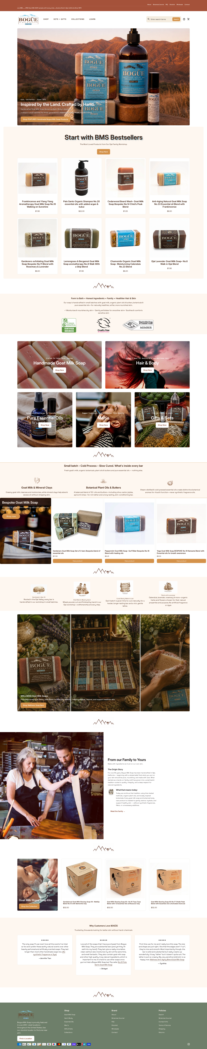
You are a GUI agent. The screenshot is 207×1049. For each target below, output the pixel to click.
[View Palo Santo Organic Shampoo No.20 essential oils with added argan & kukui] (81, 178)
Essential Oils (69, 1022)
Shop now (11, 516)
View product (77, 561)
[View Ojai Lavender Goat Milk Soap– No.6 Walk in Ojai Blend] (169, 238)
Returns (161, 1032)
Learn (92, 19)
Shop (46, 19)
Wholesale (180, 4)
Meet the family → (118, 811)
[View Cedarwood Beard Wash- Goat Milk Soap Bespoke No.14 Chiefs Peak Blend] (125, 178)
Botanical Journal (158, 4)
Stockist (172, 4)
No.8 (53, 949)
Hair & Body (68, 1018)
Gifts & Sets (68, 1029)
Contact (187, 4)
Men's (66, 1025)
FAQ (167, 4)
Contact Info (163, 1022)
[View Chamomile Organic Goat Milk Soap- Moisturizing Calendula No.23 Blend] (125, 238)
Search (176, 19)
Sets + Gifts (60, 19)
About (149, 4)
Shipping (162, 1029)
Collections (77, 19)
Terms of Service (165, 1025)
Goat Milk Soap (69, 1015)
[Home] (28, 19)
